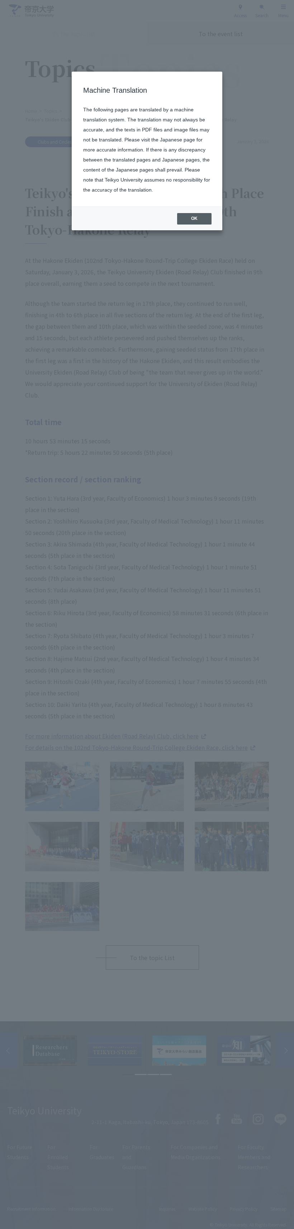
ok (194, 218)
